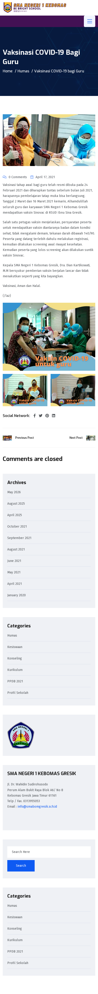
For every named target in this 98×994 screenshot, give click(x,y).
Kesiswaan (14, 647)
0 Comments (18, 177)
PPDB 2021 (15, 681)
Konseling (14, 658)
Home (8, 71)
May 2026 (14, 492)
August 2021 (16, 549)
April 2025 (14, 515)
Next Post (76, 438)
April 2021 (14, 584)
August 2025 (16, 504)
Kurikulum (15, 670)
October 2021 (17, 526)
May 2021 (14, 572)
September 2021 (19, 538)
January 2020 (16, 595)
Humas (23, 71)
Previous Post (24, 438)
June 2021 (14, 561)
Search (21, 866)
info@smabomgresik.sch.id (37, 807)
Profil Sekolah (17, 693)
